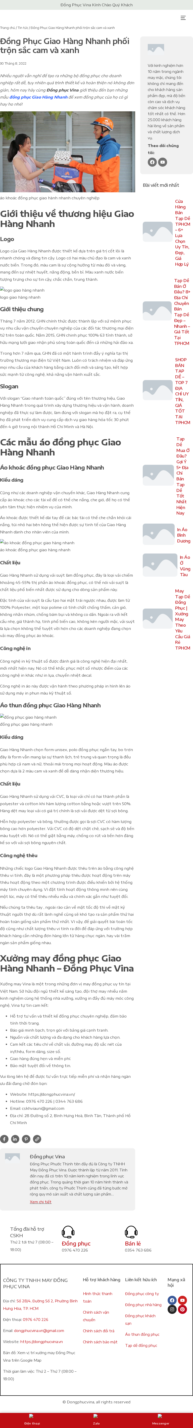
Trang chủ (7, 28)
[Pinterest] (182, 1309)
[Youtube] (162, 162)
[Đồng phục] (68, 1232)
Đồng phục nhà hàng (143, 1305)
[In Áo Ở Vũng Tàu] (160, 566)
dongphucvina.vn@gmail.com (39, 1330)
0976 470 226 (35, 1319)
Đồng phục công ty (142, 1294)
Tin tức (23, 28)
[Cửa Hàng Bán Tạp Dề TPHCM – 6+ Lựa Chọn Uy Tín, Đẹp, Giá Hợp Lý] (158, 233)
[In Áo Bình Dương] (159, 535)
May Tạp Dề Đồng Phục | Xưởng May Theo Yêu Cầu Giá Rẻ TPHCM (182, 619)
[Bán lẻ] (131, 1232)
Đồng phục (76, 1243)
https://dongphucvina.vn (41, 1342)
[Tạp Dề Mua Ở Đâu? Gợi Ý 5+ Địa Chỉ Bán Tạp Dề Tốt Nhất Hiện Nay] (158, 476)
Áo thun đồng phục (142, 1334)
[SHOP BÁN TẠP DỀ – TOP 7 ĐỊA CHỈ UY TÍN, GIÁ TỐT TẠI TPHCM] (158, 391)
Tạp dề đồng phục (141, 1345)
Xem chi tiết (41, 1202)
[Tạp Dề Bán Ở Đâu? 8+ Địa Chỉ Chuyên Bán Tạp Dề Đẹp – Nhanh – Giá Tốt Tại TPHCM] (157, 312)
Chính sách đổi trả (98, 1331)
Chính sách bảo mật (100, 1342)
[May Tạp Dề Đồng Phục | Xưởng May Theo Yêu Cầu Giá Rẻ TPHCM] (158, 620)
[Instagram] (172, 1309)
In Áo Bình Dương (183, 535)
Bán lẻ (133, 1243)
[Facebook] (152, 162)
